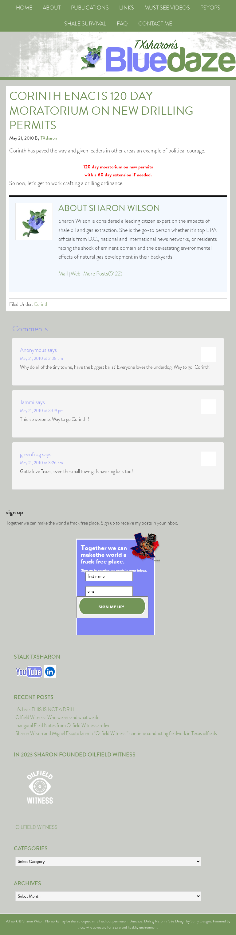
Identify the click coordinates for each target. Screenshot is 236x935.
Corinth (41, 304)
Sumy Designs (201, 921)
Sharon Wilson (124, 208)
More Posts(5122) (102, 274)
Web (76, 274)
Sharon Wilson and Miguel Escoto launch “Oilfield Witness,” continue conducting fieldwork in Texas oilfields (116, 733)
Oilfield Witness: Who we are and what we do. (58, 717)
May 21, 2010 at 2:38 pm (41, 358)
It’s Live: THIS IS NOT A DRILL (45, 709)
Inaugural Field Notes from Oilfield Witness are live (62, 725)
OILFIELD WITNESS (36, 827)
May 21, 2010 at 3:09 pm (42, 410)
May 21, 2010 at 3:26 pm (41, 463)
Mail (63, 274)
